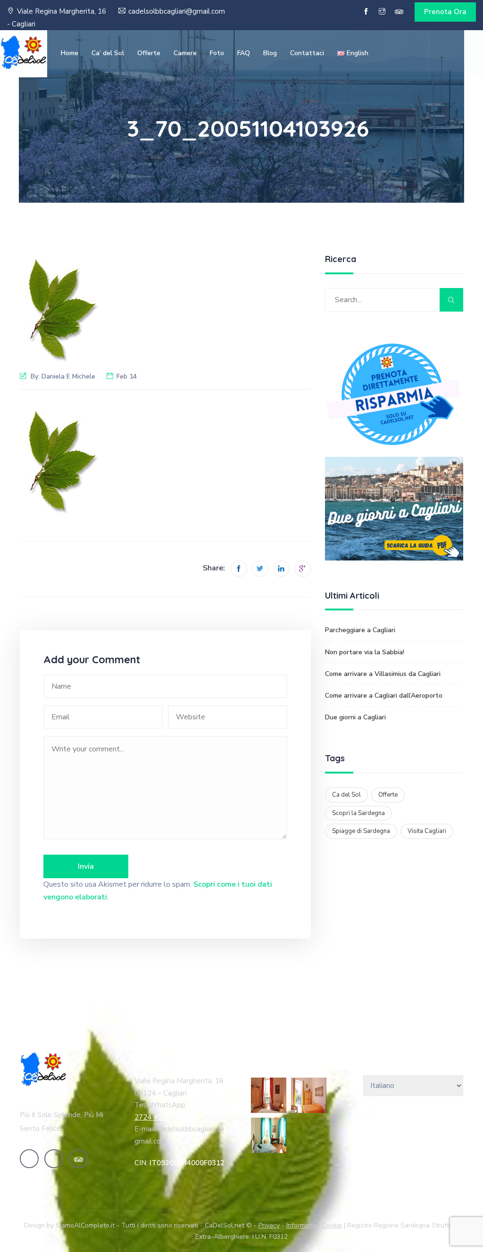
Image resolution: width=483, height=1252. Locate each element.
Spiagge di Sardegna (361, 831)
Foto (217, 53)
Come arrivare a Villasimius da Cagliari (383, 673)
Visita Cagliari (427, 831)
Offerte (148, 53)
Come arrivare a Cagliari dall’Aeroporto (383, 695)
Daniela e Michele (68, 376)
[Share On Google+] (302, 568)
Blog (270, 53)
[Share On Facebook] (239, 568)
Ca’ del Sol (108, 53)
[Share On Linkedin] (281, 568)
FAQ (243, 53)
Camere (185, 53)
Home (69, 53)
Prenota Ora (445, 11)
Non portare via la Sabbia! (364, 652)
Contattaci (307, 53)
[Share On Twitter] (260, 568)
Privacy (269, 1225)
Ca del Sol (346, 795)
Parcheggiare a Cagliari (360, 630)
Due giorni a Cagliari (355, 717)
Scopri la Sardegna (358, 813)
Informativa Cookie (314, 1225)
